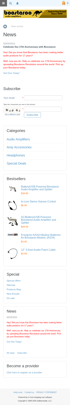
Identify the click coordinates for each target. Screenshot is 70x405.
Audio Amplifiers (18, 139)
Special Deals (16, 163)
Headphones (16, 155)
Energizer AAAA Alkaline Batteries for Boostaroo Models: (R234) (41, 236)
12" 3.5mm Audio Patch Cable (38, 249)
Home (5, 26)
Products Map (14, 289)
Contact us (29, 392)
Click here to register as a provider (24, 372)
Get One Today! (11, 73)
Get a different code (12, 114)
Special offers (14, 280)
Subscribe (22, 353)
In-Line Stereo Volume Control (38, 201)
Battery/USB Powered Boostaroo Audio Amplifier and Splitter (40, 188)
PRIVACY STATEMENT (46, 392)
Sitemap (11, 285)
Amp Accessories (19, 147)
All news (11, 353)
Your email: (9, 98)
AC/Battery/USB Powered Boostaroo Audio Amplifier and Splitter (38, 220)
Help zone (18, 392)
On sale (11, 298)
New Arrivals (13, 293)
